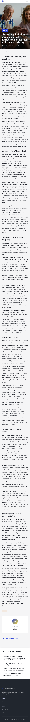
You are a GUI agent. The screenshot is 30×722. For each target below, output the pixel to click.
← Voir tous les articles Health (10, 638)
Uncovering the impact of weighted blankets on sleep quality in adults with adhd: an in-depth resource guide (14, 658)
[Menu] (26, 1)
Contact (4, 712)
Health (5, 30)
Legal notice (5, 709)
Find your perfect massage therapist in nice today (13, 664)
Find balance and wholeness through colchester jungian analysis (13, 674)
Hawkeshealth (10, 689)
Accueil (3, 52)
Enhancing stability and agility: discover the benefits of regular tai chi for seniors (14, 669)
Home (3, 701)
